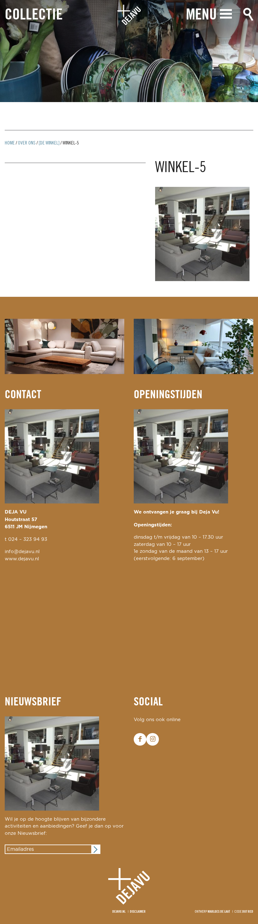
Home (10, 143)
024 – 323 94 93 (27, 539)
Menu (201, 15)
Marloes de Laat (219, 911)
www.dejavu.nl (22, 559)
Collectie (34, 15)
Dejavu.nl (119, 911)
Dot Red (247, 911)
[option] (129, 51)
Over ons (27, 143)
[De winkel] (49, 143)
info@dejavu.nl (22, 551)
